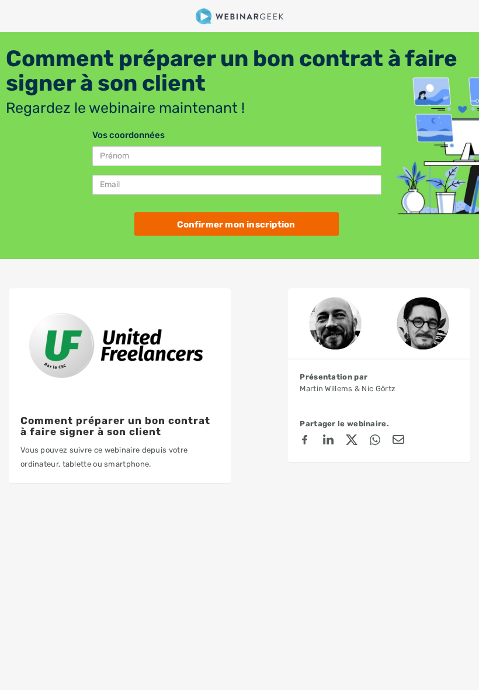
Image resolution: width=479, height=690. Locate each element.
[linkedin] (328, 441)
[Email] (398, 441)
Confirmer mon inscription (236, 224)
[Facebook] (305, 441)
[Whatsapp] (375, 441)
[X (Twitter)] (352, 441)
